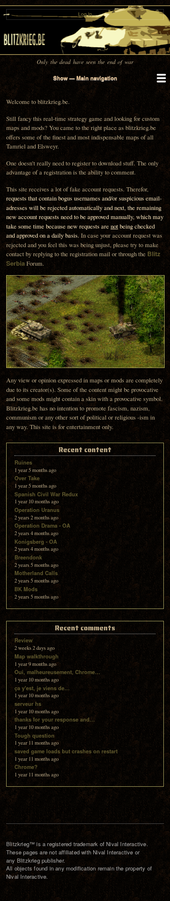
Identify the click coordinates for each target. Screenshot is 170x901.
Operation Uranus (36, 510)
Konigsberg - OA (35, 541)
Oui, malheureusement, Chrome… (57, 672)
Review (23, 640)
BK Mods (26, 589)
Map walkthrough (36, 656)
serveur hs (27, 704)
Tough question (34, 735)
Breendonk (28, 557)
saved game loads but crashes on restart (66, 751)
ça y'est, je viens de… (42, 688)
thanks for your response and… (54, 719)
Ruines (23, 462)
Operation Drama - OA (42, 525)
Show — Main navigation (85, 78)
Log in (85, 14)
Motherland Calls (36, 573)
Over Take (27, 478)
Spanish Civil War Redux (46, 494)
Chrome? (26, 767)
